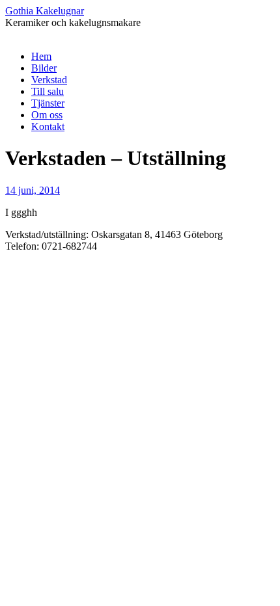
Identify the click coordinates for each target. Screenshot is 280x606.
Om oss (47, 114)
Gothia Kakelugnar (44, 10)
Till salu (47, 91)
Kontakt (47, 126)
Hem (41, 56)
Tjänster (47, 103)
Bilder (44, 67)
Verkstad (49, 79)
